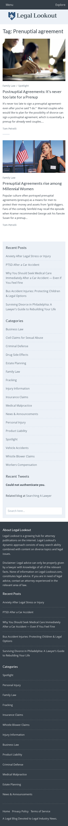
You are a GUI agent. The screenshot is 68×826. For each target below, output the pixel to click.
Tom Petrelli (10, 128)
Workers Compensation (21, 465)
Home (6, 811)
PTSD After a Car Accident (22, 265)
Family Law (9, 85)
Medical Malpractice (19, 405)
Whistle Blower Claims (20, 456)
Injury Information (18, 388)
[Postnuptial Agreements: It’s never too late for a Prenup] (34, 60)
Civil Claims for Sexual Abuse (24, 338)
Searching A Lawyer (39, 496)
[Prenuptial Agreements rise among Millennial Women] (34, 156)
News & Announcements (22, 414)
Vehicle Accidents (17, 448)
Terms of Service (40, 811)
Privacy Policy (20, 811)
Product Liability (16, 431)
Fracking (11, 380)
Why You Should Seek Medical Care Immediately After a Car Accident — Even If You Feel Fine (33, 278)
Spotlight (23, 85)
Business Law (14, 329)
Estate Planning (16, 363)
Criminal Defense (17, 346)
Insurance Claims (17, 397)
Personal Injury (16, 422)
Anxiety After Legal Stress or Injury (28, 256)
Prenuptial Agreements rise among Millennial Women (32, 186)
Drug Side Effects (17, 355)
